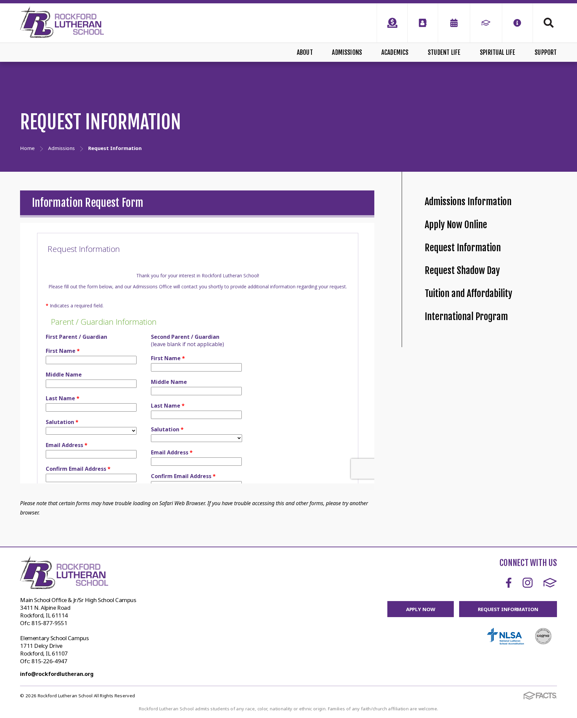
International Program (466, 316)
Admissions (347, 52)
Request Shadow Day (462, 270)
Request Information (463, 248)
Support (546, 52)
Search (545, 23)
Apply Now (420, 609)
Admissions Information (468, 201)
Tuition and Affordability (468, 293)
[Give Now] (392, 22)
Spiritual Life (498, 52)
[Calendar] (454, 22)
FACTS (550, 582)
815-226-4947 (49, 661)
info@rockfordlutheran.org (56, 674)
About (305, 52)
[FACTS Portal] (486, 22)
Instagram (527, 582)
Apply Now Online (456, 225)
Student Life (444, 52)
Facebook (509, 582)
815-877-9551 (49, 623)
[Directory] (423, 22)
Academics (395, 52)
